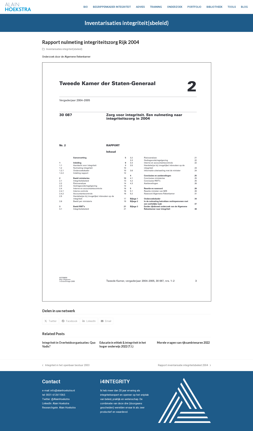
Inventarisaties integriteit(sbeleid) (64, 49)
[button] (50, 321)
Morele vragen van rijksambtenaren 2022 (183, 342)
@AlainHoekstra (60, 399)
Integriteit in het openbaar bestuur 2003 (65, 365)
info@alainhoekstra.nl (62, 390)
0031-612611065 (55, 394)
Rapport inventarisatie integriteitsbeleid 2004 (183, 365)
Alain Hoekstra (61, 403)
